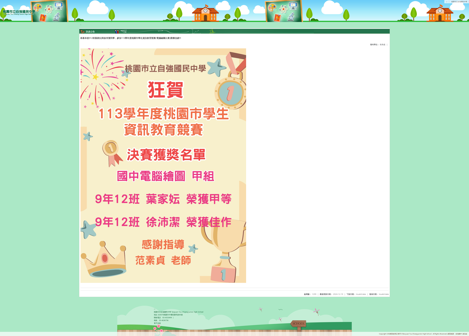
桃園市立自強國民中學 (459, 1)
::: (446, 1)
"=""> (280, 310)
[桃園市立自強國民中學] (18, 12)
